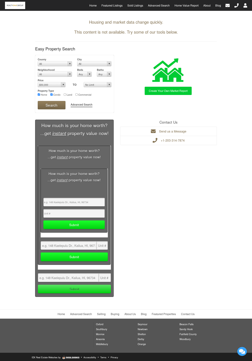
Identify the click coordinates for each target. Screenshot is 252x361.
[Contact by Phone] (236, 5)
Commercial (84, 94)
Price (41, 80)
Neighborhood (46, 69)
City (79, 59)
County (42, 59)
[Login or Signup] (245, 5)
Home (43, 94)
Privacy (114, 357)
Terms (103, 357)
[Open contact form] (227, 5)
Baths (100, 69)
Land (69, 94)
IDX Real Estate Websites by (46, 357)
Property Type (46, 90)
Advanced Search (81, 104)
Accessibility (89, 357)
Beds (80, 69)
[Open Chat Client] (242, 351)
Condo (57, 94)
